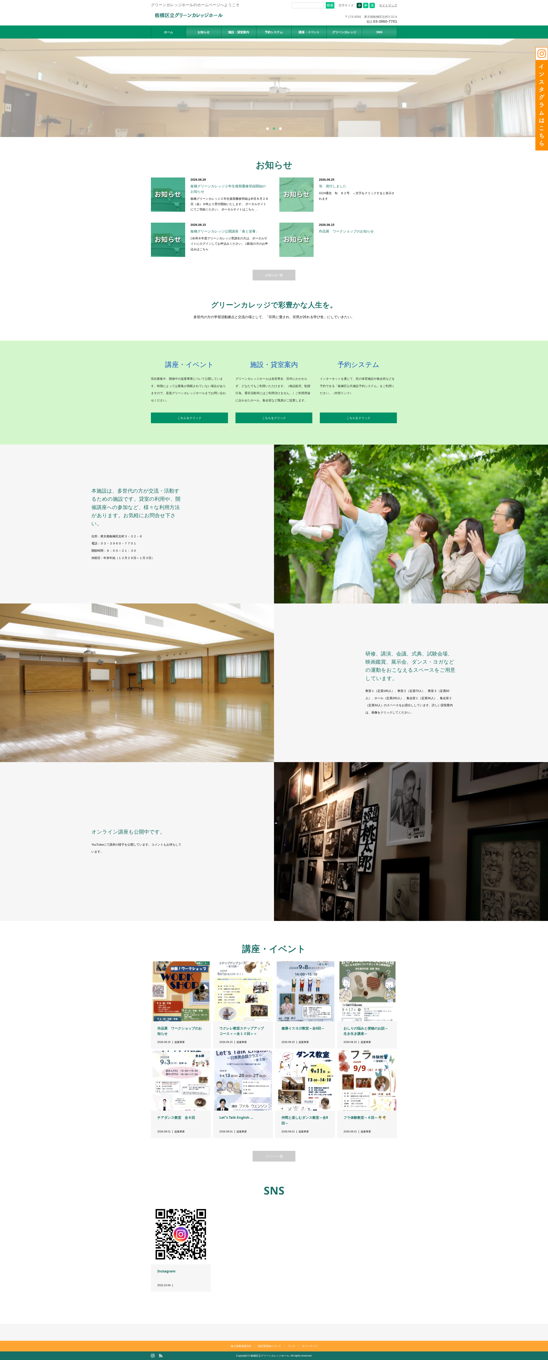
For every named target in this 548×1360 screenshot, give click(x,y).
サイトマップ (388, 5)
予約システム (274, 32)
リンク (291, 1346)
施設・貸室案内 (238, 32)
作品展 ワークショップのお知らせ (346, 231)
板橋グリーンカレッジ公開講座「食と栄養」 (225, 231)
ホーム (168, 32)
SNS (379, 32)
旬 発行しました (332, 186)
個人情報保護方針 (241, 1346)
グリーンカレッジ (344, 32)
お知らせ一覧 (274, 275)
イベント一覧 (274, 1156)
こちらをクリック (189, 418)
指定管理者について (269, 1346)
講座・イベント (309, 32)
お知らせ (204, 32)
